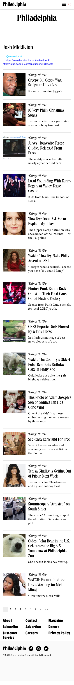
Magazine (55, 620)
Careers (32, 633)
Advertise (33, 627)
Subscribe (10, 627)
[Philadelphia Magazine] (14, 648)
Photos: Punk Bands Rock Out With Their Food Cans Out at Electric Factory (47, 294)
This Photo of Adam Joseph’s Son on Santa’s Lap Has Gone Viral (49, 403)
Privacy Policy (59, 633)
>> (46, 609)
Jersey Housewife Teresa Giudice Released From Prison (46, 148)
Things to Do (37, 75)
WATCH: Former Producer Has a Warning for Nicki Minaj (47, 585)
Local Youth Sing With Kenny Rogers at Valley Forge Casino (49, 186)
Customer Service (10, 635)
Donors (53, 627)
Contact (31, 620)
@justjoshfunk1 (15, 56)
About (7, 620)
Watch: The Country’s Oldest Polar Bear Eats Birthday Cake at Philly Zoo (49, 365)
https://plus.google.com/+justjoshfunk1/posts (28, 63)
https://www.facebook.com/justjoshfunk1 (28, 60)
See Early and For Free (49, 440)
